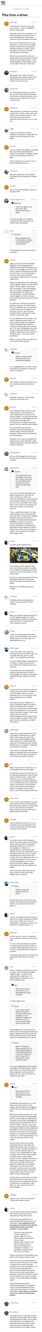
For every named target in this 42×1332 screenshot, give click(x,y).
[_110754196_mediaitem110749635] (24, 562)
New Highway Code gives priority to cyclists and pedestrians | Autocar (23, 1293)
